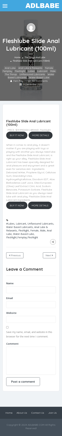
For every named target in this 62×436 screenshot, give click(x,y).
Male (52, 71)
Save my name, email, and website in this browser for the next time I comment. (29, 334)
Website (11, 313)
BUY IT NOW (17, 135)
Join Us (52, 412)
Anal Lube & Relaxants (30, 68)
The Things (30, 57)
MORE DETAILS (40, 135)
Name (10, 283)
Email (9, 298)
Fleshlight (20, 71)
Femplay (7, 71)
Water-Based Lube (39, 77)
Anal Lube (40, 57)
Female (49, 68)
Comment (12, 343)
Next (49, 255)
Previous (15, 255)
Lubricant (42, 71)
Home (17, 57)
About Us (22, 412)
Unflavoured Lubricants (32, 74)
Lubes (31, 71)
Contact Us (37, 412)
